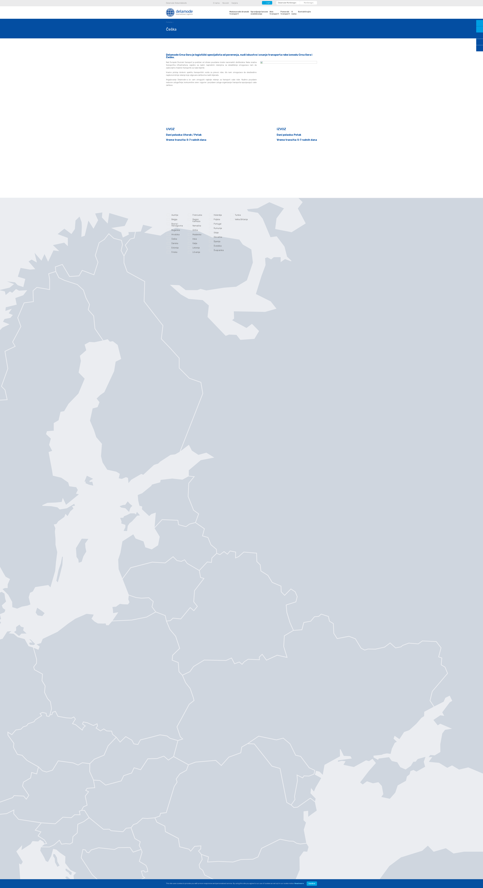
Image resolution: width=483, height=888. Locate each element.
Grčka (195, 230)
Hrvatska (175, 234)
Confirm (312, 883)
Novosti (226, 3)
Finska (174, 252)
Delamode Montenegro (287, 3)
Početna (169, 22)
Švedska (218, 246)
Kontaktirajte (304, 12)
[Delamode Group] (179, 12)
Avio (274, 13)
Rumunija (218, 228)
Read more (299, 883)
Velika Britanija (241, 219)
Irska (195, 239)
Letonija (196, 248)
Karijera (235, 3)
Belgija (174, 219)
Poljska (217, 219)
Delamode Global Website (176, 3)
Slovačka (218, 237)
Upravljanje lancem (259, 13)
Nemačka (197, 226)
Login (268, 3)
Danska (174, 243)
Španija (217, 241)
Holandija (218, 215)
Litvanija (196, 252)
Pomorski (285, 13)
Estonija (174, 248)
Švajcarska (219, 250)
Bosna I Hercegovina (177, 225)
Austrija (174, 215)
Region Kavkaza (196, 220)
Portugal (217, 224)
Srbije (216, 232)
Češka (174, 239)
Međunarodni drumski (239, 13)
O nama (216, 3)
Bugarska (175, 230)
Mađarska (197, 234)
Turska (238, 215)
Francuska (197, 215)
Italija (195, 243)
